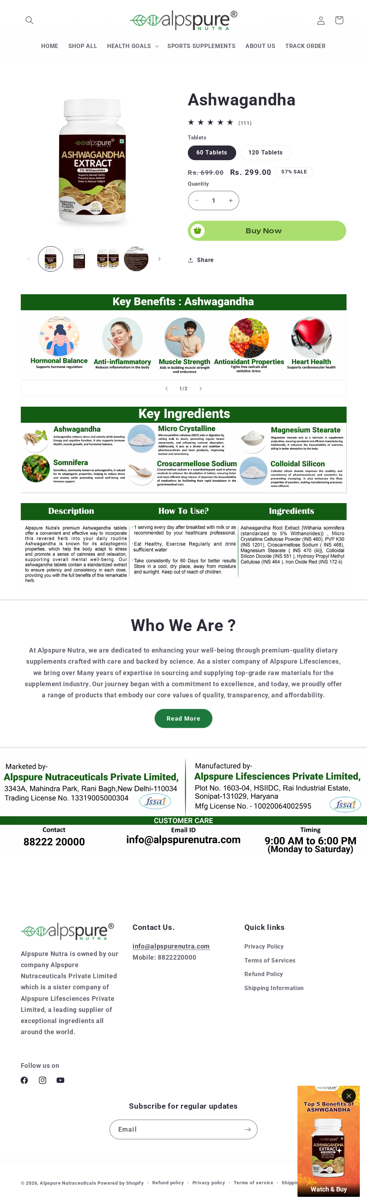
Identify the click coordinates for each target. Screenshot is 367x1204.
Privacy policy (208, 1182)
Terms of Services (270, 960)
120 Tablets (265, 152)
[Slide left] (29, 259)
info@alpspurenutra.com (171, 946)
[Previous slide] (167, 388)
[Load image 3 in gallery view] (108, 259)
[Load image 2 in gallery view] (79, 259)
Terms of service (253, 1182)
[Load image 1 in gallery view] (50, 259)
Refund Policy (263, 974)
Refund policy (168, 1182)
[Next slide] (200, 388)
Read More (183, 718)
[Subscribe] (248, 1129)
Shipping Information (274, 988)
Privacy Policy (264, 946)
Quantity (198, 184)
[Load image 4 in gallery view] (136, 259)
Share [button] (205, 260)
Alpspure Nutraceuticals (68, 1183)
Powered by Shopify (120, 1183)
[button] (30, 20)
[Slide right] (159, 259)
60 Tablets (212, 152)
